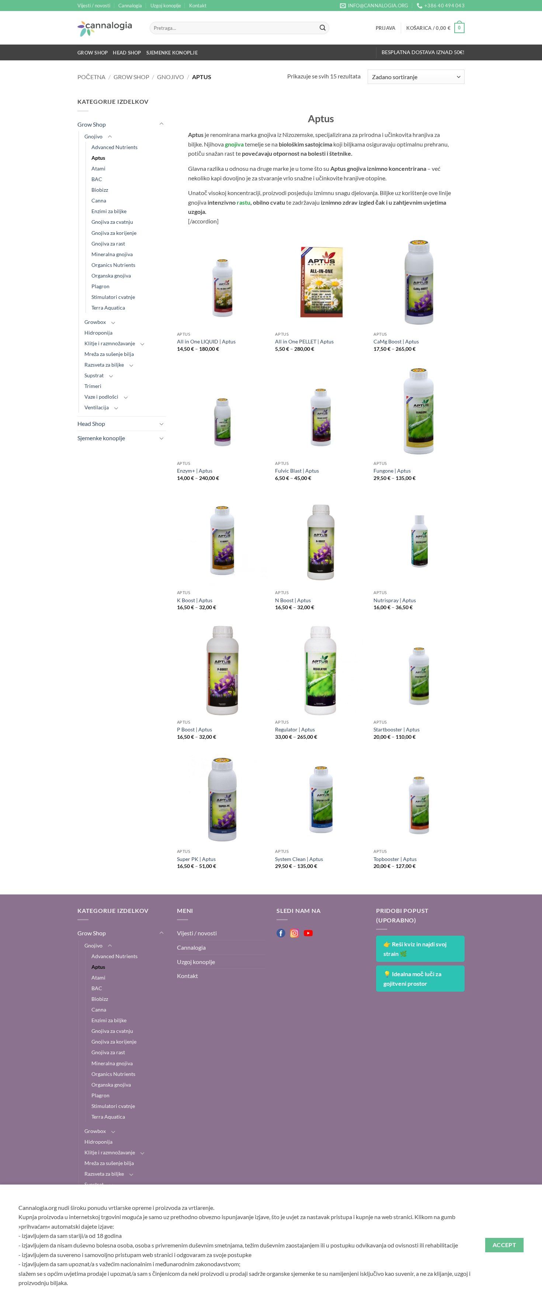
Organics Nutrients (113, 265)
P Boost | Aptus (194, 729)
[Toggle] (161, 124)
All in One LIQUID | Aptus (206, 341)
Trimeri (92, 386)
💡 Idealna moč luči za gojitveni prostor (412, 978)
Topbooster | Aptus (395, 859)
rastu (243, 202)
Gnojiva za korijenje (113, 233)
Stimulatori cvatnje (113, 297)
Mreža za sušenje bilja (109, 354)
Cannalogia (130, 5)
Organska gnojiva (111, 275)
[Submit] (322, 28)
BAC (96, 179)
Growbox (95, 322)
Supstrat (94, 375)
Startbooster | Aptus (397, 729)
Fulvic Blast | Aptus (297, 470)
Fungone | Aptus (392, 470)
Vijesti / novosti (93, 5)
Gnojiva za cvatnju (112, 222)
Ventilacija (96, 407)
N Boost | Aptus (293, 600)
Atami (98, 168)
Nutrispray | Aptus (395, 600)
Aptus (98, 158)
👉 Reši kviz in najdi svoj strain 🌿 (415, 948)
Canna (98, 200)
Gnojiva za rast (108, 243)
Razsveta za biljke (104, 364)
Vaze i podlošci (101, 396)
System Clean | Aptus (299, 859)
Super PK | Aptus (196, 859)
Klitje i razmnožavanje (109, 343)
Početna (91, 76)
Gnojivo (170, 76)
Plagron (100, 286)
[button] (386, 28)
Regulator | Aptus (295, 729)
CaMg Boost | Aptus (396, 341)
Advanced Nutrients (114, 147)
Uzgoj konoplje (165, 5)
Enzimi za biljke (108, 211)
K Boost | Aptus (194, 600)
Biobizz (99, 190)
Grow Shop (92, 53)
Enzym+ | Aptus (194, 470)
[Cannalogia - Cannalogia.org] (108, 28)
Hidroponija (98, 332)
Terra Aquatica (108, 307)
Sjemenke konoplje (172, 53)
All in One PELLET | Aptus (304, 341)
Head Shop (127, 53)
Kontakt (197, 5)
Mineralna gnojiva (112, 254)
